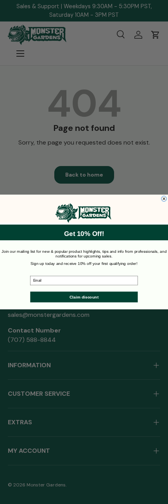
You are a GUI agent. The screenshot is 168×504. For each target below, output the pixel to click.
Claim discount (84, 297)
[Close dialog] (164, 199)
